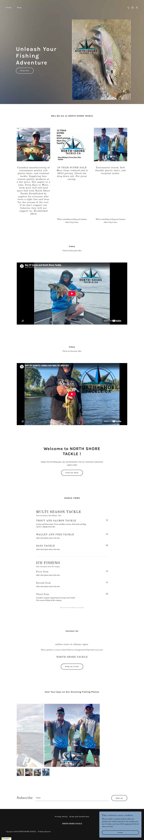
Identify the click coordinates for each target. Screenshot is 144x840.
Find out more (72, 473)
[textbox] (72, 798)
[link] (72, 7)
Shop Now (24, 71)
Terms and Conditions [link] (79, 816)
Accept (120, 832)
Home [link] (9, 8)
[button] (137, 8)
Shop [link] (19, 8)
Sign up (119, 798)
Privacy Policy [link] (61, 816)
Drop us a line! (72, 666)
